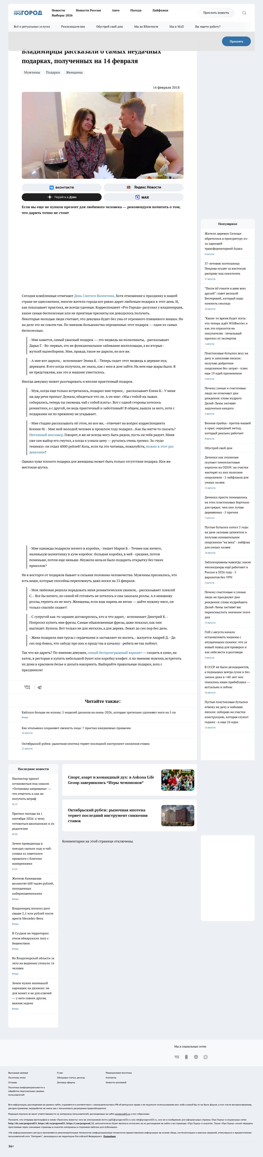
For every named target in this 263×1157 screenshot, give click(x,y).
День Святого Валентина (94, 295)
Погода (136, 10)
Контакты (111, 1077)
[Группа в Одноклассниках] (186, 1057)
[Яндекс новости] (143, 187)
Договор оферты (66, 1082)
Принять (236, 41)
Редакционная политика (119, 1072)
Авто (116, 10)
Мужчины (32, 72)
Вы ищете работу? (208, 26)
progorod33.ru (122, 1113)
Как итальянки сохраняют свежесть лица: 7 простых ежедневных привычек (76, 730)
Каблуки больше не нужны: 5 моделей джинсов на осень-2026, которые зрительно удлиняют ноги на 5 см (99, 714)
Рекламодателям (73, 26)
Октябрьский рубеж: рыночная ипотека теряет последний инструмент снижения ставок (86, 746)
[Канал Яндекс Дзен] (62, 197)
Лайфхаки (160, 10)
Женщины (74, 72)
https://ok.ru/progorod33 (51, 1123)
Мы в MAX (176, 26)
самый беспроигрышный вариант (115, 652)
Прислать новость (216, 12)
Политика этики (17, 1077)
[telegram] (41, 687)
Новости (58, 10)
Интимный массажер (46, 435)
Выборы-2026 (62, 15)
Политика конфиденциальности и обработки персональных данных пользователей (26, 1091)
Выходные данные (18, 1072)
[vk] (27, 687)
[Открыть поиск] (244, 13)
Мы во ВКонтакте (146, 26)
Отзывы (12, 1082)
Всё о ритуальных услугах (32, 26)
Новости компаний (116, 1082)
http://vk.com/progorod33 (22, 1123)
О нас (60, 1072)
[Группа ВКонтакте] (62, 187)
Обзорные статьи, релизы (71, 1077)
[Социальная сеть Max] (143, 197)
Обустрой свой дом (109, 26)
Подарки (53, 72)
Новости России (88, 10)
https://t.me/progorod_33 (80, 1123)
